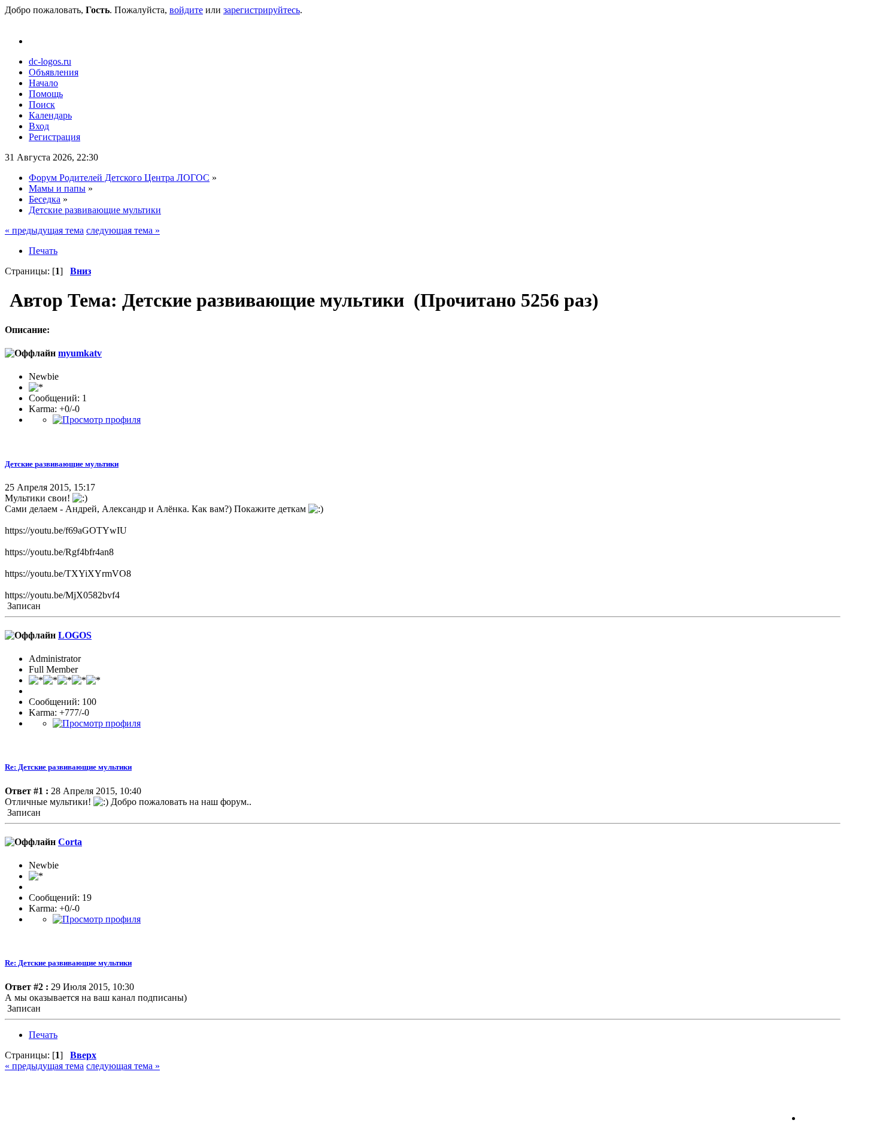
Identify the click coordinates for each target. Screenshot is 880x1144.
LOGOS (75, 635)
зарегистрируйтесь (261, 10)
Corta (70, 842)
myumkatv (80, 353)
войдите (186, 10)
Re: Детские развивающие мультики (68, 766)
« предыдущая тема (44, 230)
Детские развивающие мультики (62, 463)
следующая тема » (123, 230)
